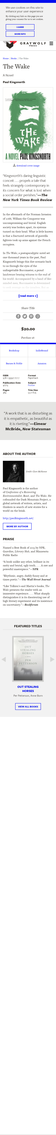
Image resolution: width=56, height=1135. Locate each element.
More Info (20, 33)
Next (50, 659)
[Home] (24, 43)
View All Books (28, 706)
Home (6, 58)
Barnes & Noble (14, 363)
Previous (5, 659)
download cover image (28, 165)
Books (14, 58)
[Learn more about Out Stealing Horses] (28, 658)
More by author (17, 526)
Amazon (42, 363)
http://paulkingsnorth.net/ (18, 518)
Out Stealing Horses (28, 689)
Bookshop (14, 350)
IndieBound (42, 350)
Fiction (31, 385)
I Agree (20, 27)
